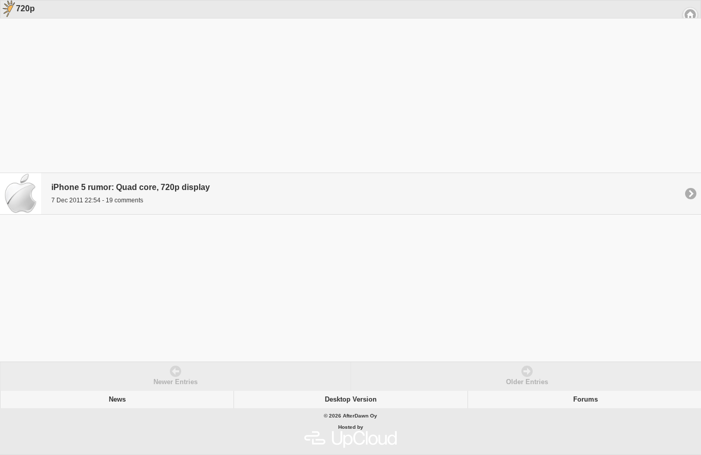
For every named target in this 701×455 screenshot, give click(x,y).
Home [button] (690, 15)
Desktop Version (351, 399)
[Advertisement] (347, 83)
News (117, 399)
